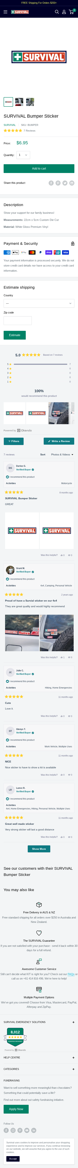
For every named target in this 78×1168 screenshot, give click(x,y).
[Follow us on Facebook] (6, 1130)
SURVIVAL (10, 124)
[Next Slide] (71, 413)
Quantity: (9, 155)
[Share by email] (71, 183)
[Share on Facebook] (51, 183)
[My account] (64, 12)
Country (8, 295)
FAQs (71, 974)
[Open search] (57, 12)
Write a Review (62, 442)
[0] (71, 12)
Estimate (14, 335)
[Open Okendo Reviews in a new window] (18, 430)
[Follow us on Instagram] (13, 1130)
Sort (43, 454)
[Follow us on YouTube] (26, 1130)
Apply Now (16, 1109)
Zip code (9, 312)
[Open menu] (5, 11)
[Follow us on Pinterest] (19, 1130)
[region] (39, 413)
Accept (13, 1158)
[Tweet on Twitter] (64, 183)
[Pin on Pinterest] (58, 183)
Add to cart (39, 168)
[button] (19, 130)
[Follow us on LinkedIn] (33, 1130)
